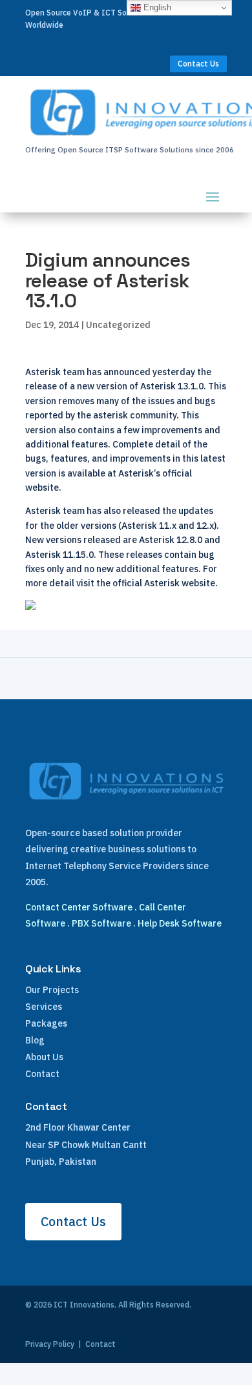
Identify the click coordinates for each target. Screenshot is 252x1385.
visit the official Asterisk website (145, 583)
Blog (35, 1040)
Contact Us (198, 63)
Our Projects (52, 990)
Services (43, 1006)
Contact (42, 1074)
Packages (46, 1023)
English (156, 7)
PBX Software (101, 923)
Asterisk (43, 554)
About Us (44, 1057)
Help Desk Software (180, 923)
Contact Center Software (78, 907)
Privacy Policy (49, 1344)
